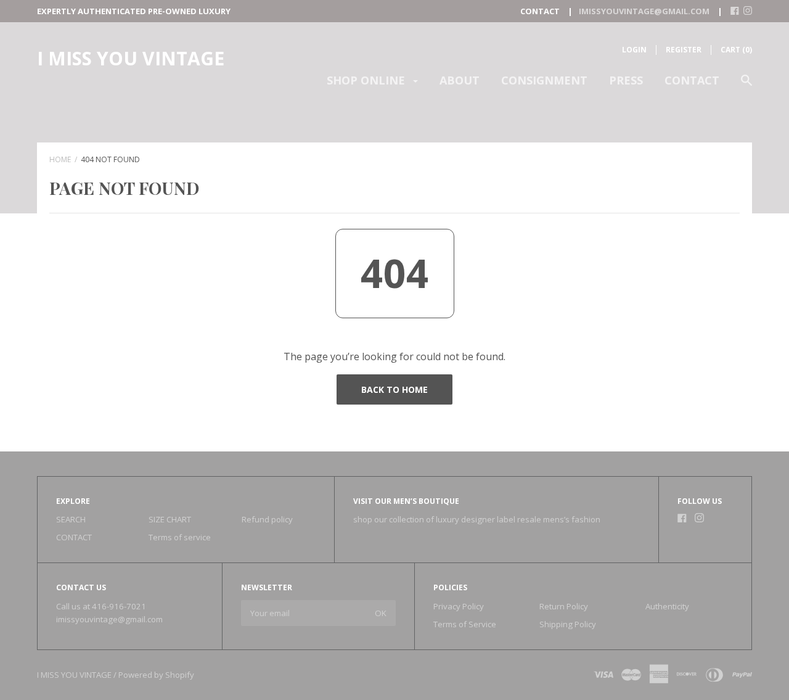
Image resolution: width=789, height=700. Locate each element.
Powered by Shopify (156, 674)
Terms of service (180, 537)
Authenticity (667, 606)
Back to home (394, 389)
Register (683, 49)
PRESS (626, 80)
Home (60, 159)
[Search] (746, 86)
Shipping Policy (567, 624)
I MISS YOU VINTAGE (130, 58)
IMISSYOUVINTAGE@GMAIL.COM (644, 11)
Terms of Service (464, 624)
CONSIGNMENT (544, 80)
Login (634, 49)
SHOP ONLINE (367, 80)
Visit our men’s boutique (406, 501)
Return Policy (563, 606)
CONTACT (691, 80)
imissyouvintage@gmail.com (109, 619)
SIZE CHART (170, 519)
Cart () (736, 49)
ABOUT (459, 80)
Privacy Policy (458, 606)
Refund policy (267, 519)
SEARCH (71, 519)
